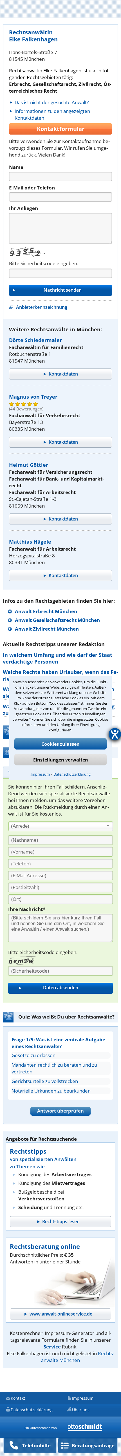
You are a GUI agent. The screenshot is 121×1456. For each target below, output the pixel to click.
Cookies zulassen (60, 744)
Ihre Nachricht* (26, 909)
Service (52, 1346)
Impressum (40, 774)
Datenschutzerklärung (72, 774)
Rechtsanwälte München (77, 1356)
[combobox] (60, 826)
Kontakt (18, 1398)
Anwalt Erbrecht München (46, 611)
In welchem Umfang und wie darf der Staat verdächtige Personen (57, 658)
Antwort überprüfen (60, 1110)
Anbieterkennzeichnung (41, 307)
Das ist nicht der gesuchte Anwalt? (52, 102)
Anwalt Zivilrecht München (47, 629)
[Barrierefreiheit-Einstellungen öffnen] (115, 734)
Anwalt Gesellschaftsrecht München (57, 620)
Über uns (80, 1409)
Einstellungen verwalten (60, 760)
